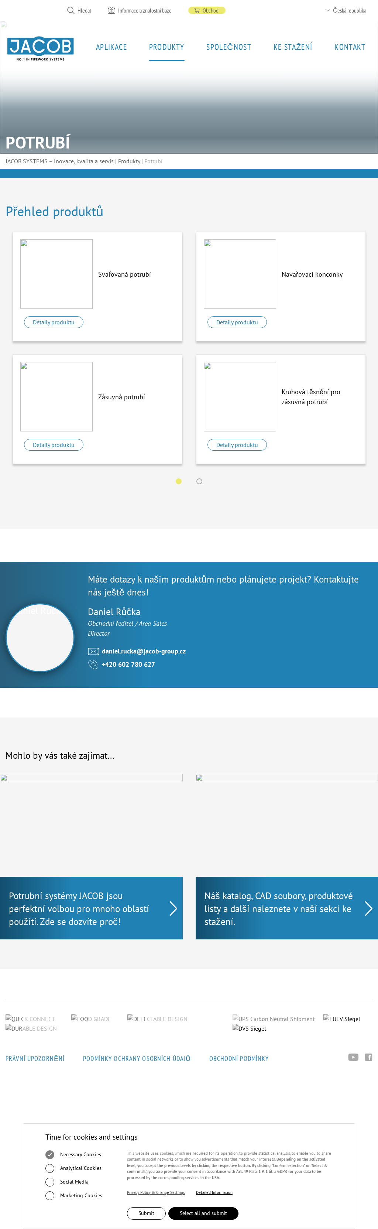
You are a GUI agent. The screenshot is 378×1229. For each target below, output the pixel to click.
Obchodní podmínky (239, 1058)
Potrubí (153, 161)
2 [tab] (199, 481)
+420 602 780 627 (128, 664)
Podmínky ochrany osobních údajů (137, 1058)
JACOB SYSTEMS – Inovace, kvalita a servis (60, 161)
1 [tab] (179, 481)
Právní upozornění (35, 1058)
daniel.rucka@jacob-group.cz (144, 651)
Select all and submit (203, 1213)
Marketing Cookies (80, 1195)
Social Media (74, 1181)
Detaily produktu (54, 322)
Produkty (129, 161)
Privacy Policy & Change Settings (156, 1192)
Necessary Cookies (80, 1154)
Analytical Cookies (80, 1167)
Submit (146, 1213)
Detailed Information (214, 1192)
